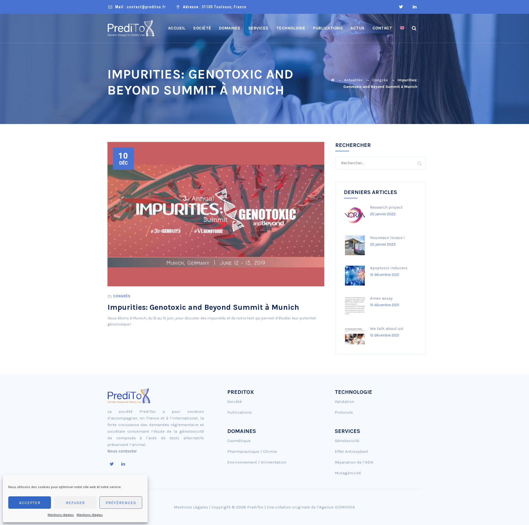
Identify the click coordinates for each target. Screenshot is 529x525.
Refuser (75, 502)
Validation (344, 401)
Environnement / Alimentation (256, 462)
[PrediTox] (131, 28)
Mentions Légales (191, 507)
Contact (382, 28)
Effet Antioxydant (351, 451)
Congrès (122, 296)
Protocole (344, 412)
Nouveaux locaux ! (387, 237)
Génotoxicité (347, 440)
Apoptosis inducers (388, 267)
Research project (386, 207)
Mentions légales (61, 515)
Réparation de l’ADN (354, 462)
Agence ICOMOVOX (337, 507)
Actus (357, 28)
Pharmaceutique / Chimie (252, 451)
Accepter (30, 502)
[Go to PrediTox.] (332, 80)
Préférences (121, 502)
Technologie (291, 28)
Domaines (230, 28)
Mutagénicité (348, 472)
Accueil (177, 28)
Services (258, 28)
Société (202, 28)
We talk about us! (386, 328)
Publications (328, 28)
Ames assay (381, 298)
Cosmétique (238, 440)
